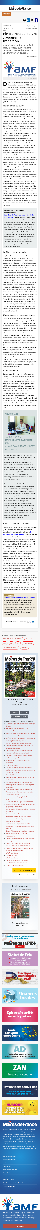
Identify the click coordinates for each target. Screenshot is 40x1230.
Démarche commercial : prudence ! (17, 860)
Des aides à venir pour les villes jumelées (19, 755)
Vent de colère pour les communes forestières (20, 758)
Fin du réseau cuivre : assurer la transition (19, 789)
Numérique (7, 639)
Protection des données (11, 1163)
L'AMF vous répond (12, 765)
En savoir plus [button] (16, 1221)
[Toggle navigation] (3, 8)
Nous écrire (7, 1173)
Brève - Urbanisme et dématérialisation (18, 846)
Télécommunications (10, 648)
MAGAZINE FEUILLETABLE (19, 717)
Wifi (4, 643)
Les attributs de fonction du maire (16, 863)
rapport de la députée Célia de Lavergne (21, 597)
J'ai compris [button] (20, 1226)
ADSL (28, 639)
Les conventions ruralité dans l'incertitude (18, 743)
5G (18, 643)
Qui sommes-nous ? (10, 1156)
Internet (24, 648)
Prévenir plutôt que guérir (13, 775)
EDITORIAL (24, 712)
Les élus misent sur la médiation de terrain (19, 767)
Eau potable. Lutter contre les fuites (17, 728)
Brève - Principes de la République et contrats (20, 831)
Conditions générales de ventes (13, 1183)
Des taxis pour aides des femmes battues (19, 782)
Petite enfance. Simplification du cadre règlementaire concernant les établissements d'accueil (20, 826)
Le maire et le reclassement (14, 865)
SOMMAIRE (14, 712)
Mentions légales (9, 1179)
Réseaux (18, 639)
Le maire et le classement (14, 731)
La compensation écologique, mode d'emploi (19, 802)
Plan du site (7, 1166)
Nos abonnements (9, 1159)
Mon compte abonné (10, 1169)
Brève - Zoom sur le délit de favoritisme (18, 843)
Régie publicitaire (9, 1186)
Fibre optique (28, 643)
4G (11, 643)
